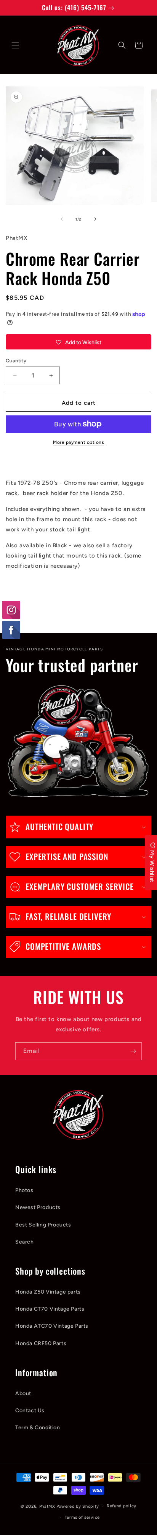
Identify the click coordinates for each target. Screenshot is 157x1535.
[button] (15, 45)
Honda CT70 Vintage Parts (49, 1309)
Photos (24, 1190)
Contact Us (30, 1410)
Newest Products (38, 1207)
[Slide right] (95, 219)
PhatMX (47, 1506)
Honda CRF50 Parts (40, 1343)
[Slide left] (61, 219)
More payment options (78, 442)
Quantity (16, 360)
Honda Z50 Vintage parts (48, 1292)
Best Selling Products (43, 1225)
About (23, 1393)
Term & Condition (37, 1427)
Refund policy (121, 1506)
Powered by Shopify (77, 1506)
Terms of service (82, 1517)
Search (24, 1242)
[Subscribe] (133, 1051)
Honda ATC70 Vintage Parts (51, 1326)
